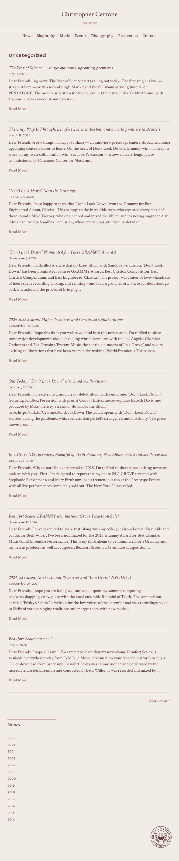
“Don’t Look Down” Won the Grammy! (42, 191)
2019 (11, 785)
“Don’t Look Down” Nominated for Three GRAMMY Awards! (62, 252)
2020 (11, 778)
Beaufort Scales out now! (30, 639)
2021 (11, 772)
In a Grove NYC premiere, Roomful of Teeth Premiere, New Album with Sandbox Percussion (88, 455)
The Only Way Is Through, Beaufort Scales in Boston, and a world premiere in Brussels (84, 129)
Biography (46, 35)
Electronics (128, 35)
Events (80, 35)
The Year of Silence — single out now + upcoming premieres (61, 68)
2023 (11, 758)
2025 (11, 744)
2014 (11, 819)
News (27, 35)
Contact (149, 35)
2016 (11, 806)
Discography (102, 35)
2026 (11, 738)
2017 (11, 799)
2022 (11, 765)
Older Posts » (159, 700)
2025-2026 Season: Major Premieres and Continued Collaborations (66, 320)
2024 (11, 751)
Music (65, 35)
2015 (11, 813)
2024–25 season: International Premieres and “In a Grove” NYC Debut (70, 577)
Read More (18, 109)
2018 (11, 792)
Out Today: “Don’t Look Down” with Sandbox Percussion (58, 381)
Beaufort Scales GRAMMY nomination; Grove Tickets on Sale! (63, 516)
